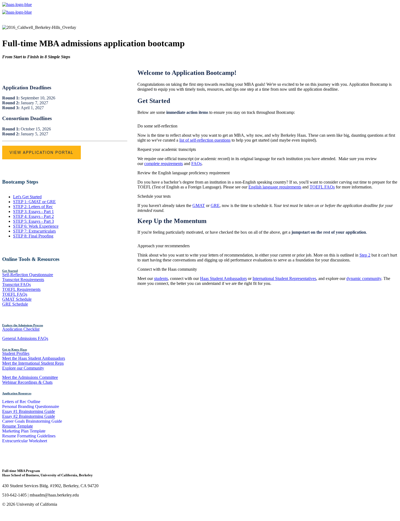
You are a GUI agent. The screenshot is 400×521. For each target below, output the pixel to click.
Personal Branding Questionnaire (30, 406)
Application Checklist (20, 329)
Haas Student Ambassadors (223, 278)
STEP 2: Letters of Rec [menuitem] (33, 206)
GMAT (198, 205)
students (161, 278)
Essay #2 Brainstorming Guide (28, 416)
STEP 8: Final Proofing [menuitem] (33, 236)
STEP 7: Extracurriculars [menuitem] (34, 231)
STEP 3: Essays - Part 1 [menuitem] (33, 211)
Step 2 (364, 255)
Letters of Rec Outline (21, 401)
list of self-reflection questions (204, 140)
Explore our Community (23, 368)
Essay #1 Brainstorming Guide (28, 411)
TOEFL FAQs (14, 294)
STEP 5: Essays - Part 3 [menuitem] (33, 221)
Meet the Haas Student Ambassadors (33, 358)
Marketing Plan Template (23, 431)
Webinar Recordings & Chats (27, 382)
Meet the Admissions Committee (30, 377)
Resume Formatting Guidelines (29, 436)
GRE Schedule (15, 304)
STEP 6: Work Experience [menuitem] (36, 226)
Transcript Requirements (23, 279)
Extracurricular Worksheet (24, 440)
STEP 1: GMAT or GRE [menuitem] (34, 201)
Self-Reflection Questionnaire (27, 274)
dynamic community (363, 278)
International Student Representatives (284, 278)
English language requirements (274, 187)
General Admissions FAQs (25, 338)
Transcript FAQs (16, 284)
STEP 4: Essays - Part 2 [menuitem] (33, 216)
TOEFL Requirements (21, 289)
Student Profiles (15, 353)
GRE (215, 205)
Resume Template (17, 426)
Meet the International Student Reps (33, 363)
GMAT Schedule (17, 299)
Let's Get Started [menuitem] (27, 196)
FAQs (196, 163)
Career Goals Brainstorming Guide (32, 421)
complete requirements (163, 163)
